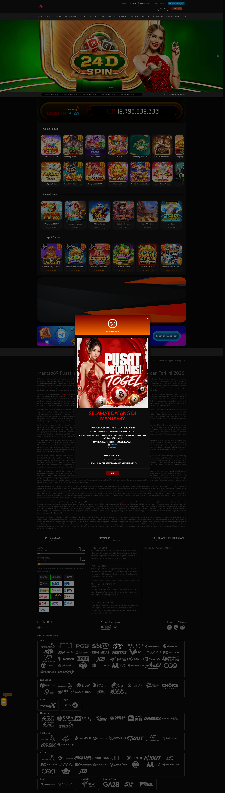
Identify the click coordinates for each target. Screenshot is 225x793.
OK (112, 473)
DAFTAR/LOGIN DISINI (112, 459)
